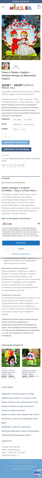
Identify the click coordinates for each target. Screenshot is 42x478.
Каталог (4, 161)
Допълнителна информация (13, 183)
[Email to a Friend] (15, 165)
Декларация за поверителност (21, 254)
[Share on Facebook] (7, 165)
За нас (9, 461)
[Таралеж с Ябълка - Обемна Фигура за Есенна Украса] (11, 358)
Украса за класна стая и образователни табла (20, 402)
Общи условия (28, 461)
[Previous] (5, 37)
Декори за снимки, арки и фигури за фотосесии (20, 414)
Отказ (21, 249)
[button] (39, 223)
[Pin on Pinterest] (19, 165)
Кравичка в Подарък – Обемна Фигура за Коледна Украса (30, 372)
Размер (5, 129)
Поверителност (17, 463)
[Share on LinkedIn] (23, 165)
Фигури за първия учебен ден (13, 410)
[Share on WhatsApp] (3, 165)
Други (4, 423)
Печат (4, 124)
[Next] (37, 37)
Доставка (17, 461)
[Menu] (3, 7)
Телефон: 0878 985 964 (20, 1)
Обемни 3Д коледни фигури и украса (16, 435)
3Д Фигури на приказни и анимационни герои (20, 419)
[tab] (21, 178)
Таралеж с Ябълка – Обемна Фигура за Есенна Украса (9, 372)
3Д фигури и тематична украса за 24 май (18, 394)
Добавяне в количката (16, 142)
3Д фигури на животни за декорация (16, 427)
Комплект (6, 119)
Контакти (28, 463)
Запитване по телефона (16, 149)
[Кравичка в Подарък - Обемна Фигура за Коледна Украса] (31, 358)
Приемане (21, 243)
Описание (6, 178)
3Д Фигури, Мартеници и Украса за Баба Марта (24, 158)
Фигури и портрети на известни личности (18, 406)
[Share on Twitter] (11, 165)
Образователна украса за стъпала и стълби (19, 398)
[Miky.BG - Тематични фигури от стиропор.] (21, 7)
